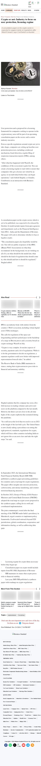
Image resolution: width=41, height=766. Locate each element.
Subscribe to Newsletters (22, 698)
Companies (9, 10)
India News (6, 721)
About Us (15, 726)
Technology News (18, 715)
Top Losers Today (21, 665)
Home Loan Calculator (22, 688)
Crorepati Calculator (22, 682)
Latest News (6, 709)
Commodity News (7, 712)
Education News (7, 718)
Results (24, 10)
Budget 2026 (23, 721)
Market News (25, 709)
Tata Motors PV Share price (10, 651)
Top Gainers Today (33, 665)
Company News (15, 709)
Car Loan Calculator (8, 688)
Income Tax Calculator (9, 682)
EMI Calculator (7, 685)
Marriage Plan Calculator (25, 691)
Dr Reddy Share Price (8, 655)
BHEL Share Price (24, 651)
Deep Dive (5, 668)
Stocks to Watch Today (20, 662)
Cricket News (29, 712)
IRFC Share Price (22, 648)
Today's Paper (6, 726)
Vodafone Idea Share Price (23, 655)
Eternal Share (6, 674)
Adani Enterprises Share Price (26, 645)
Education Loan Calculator (10, 691)
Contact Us (14, 733)
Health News (23, 718)
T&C (21, 726)
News (29, 10)
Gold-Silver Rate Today (9, 665)
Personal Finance (7, 715)
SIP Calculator (17, 685)
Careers (5, 736)
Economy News (32, 718)
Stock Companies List (8, 698)
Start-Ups (17, 10)
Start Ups (13, 17)
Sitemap (32, 733)
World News (28, 715)
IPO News (33, 709)
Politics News (14, 721)
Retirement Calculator (29, 685)
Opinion (15, 718)
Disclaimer (6, 730)
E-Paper (36, 10)
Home (3, 10)
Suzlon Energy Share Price (10, 645)
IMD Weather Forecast (16, 668)
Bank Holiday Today (34, 662)
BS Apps (11, 736)
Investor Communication (17, 730)
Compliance (6, 733)
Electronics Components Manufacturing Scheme (15, 671)
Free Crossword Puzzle (9, 701)
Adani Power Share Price (9, 648)
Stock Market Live (8, 662)
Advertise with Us (23, 733)
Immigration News (19, 712)
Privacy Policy (28, 726)
